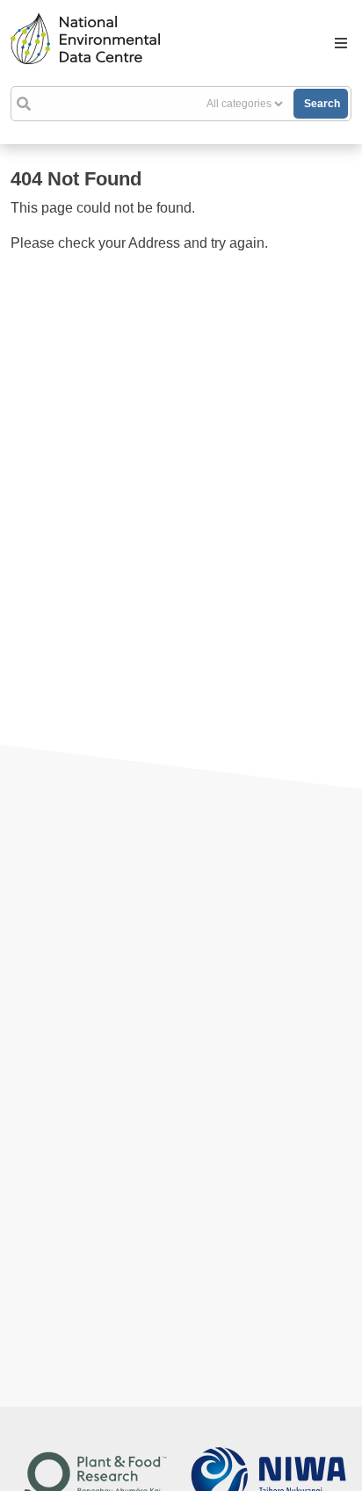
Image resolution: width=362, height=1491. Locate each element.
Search (322, 104)
